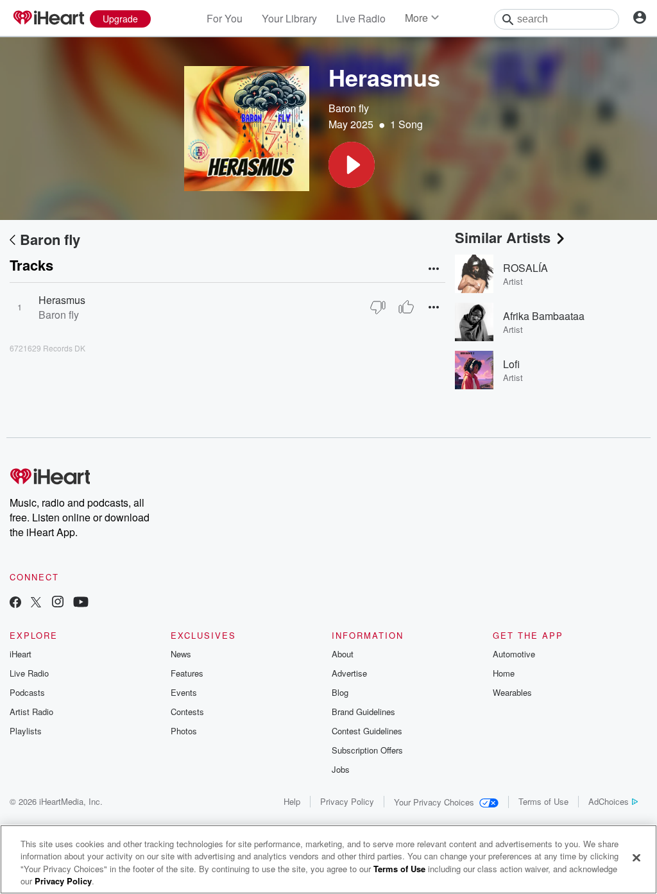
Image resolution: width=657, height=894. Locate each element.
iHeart (20, 654)
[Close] (636, 857)
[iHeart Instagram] (58, 603)
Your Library (289, 18)
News (181, 654)
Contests (187, 711)
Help (292, 801)
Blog (340, 692)
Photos (184, 731)
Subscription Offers (367, 750)
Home (504, 673)
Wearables (512, 692)
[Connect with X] (36, 603)
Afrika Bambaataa (543, 315)
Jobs (341, 769)
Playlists (26, 731)
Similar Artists (502, 237)
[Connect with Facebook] (15, 603)
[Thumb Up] (406, 307)
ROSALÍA (525, 267)
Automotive (514, 654)
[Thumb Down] (377, 307)
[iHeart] (48, 18)
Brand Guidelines (363, 711)
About (343, 654)
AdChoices (608, 801)
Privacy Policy (347, 801)
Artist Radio (31, 711)
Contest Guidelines (367, 731)
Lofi (511, 364)
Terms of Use (543, 801)
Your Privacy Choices (434, 802)
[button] (351, 165)
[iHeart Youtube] (81, 603)
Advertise (349, 673)
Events (184, 692)
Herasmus (61, 299)
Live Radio (361, 18)
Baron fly (348, 108)
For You (225, 18)
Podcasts (27, 692)
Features (187, 673)
